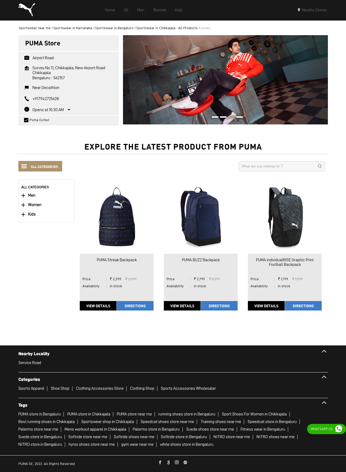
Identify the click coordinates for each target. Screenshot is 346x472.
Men (31, 195)
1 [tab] (213, 117)
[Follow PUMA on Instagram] (177, 462)
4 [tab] (237, 117)
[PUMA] (26, 10)
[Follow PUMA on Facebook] (160, 462)
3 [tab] (229, 117)
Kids (32, 214)
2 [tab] (221, 117)
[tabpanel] (225, 79)
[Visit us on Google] (168, 462)
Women (34, 205)
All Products (188, 28)
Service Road (29, 363)
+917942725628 (45, 99)
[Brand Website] (185, 462)
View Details (98, 305)
